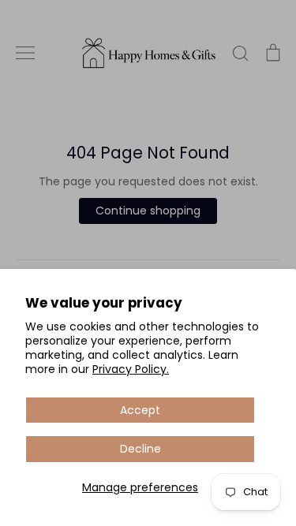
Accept (140, 410)
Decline (140, 449)
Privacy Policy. (130, 369)
